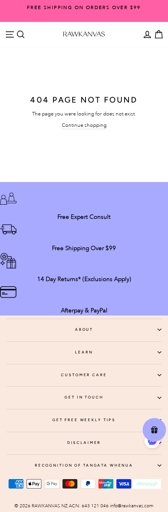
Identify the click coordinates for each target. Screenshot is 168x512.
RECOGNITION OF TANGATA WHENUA (84, 465)
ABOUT (84, 329)
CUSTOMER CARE (84, 375)
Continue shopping (84, 125)
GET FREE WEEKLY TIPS (84, 420)
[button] (152, 442)
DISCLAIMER (84, 442)
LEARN (84, 352)
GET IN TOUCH (83, 397)
